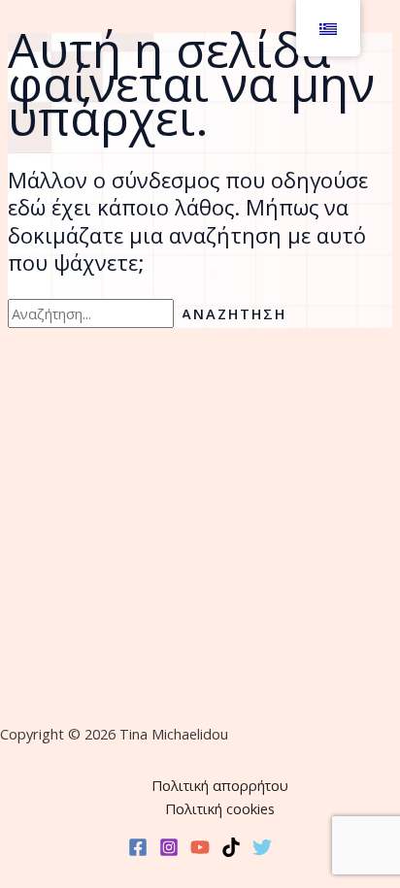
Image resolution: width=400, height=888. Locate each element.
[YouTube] (200, 851)
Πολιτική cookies (220, 808)
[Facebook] (138, 851)
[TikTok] (231, 851)
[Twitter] (262, 851)
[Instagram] (169, 851)
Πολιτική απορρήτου (219, 785)
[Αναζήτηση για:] (95, 313)
